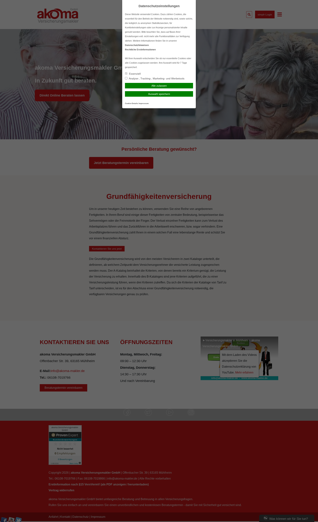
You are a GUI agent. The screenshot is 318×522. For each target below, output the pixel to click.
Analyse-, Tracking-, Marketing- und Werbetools (156, 78)
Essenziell (134, 73)
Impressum (144, 103)
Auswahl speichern (159, 93)
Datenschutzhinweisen (137, 45)
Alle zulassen (159, 85)
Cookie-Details (131, 103)
